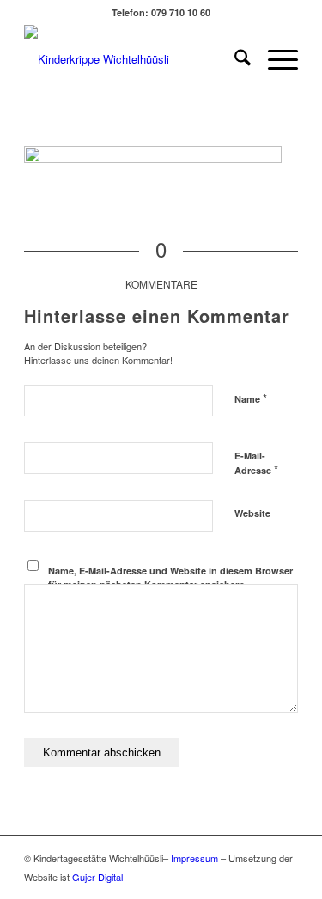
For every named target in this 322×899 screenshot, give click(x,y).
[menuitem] (234, 59)
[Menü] (274, 59)
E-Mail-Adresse (256, 463)
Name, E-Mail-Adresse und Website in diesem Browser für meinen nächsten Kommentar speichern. (170, 578)
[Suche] (234, 59)
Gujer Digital (97, 877)
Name (250, 398)
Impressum (194, 858)
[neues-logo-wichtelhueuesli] (133, 59)
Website (252, 513)
